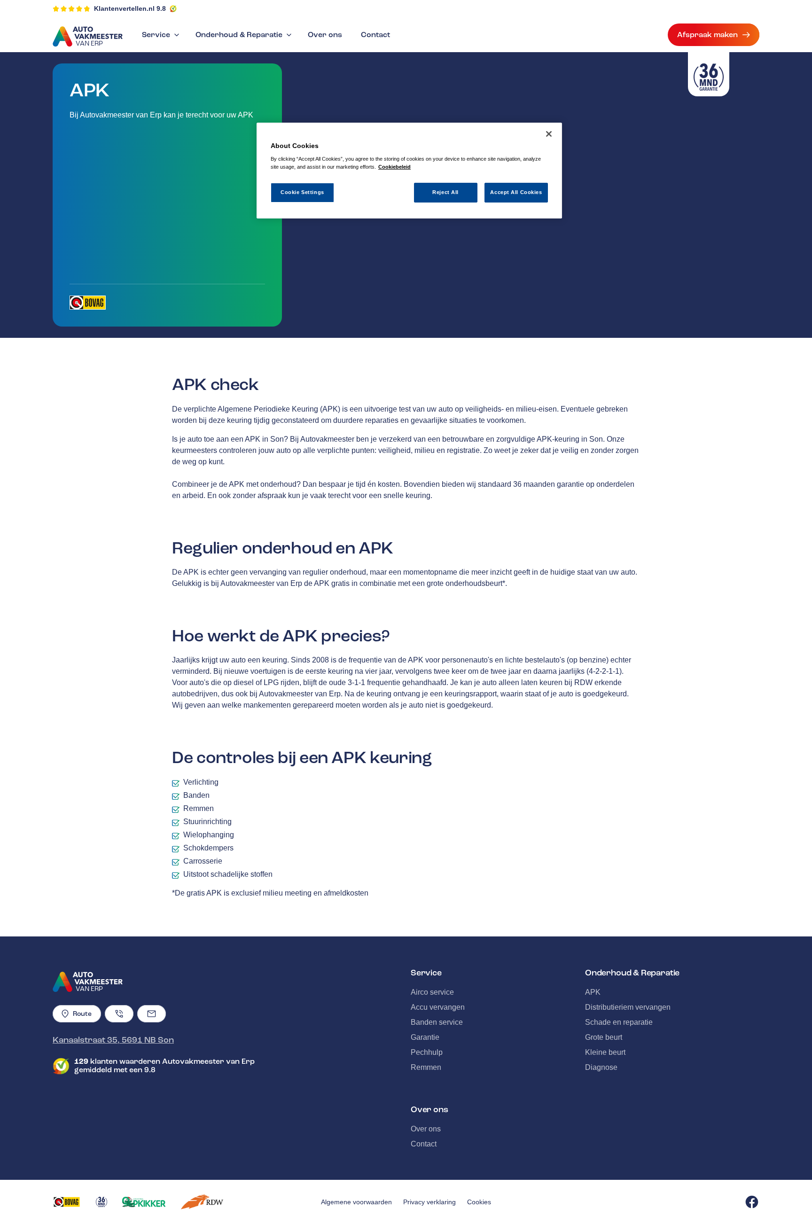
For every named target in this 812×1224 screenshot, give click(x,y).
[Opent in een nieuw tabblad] (88, 303)
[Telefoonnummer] (119, 1013)
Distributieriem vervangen (628, 1007)
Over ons (325, 34)
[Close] (549, 134)
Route (82, 1014)
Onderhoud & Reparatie (238, 34)
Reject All (445, 192)
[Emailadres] (151, 1013)
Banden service (437, 1022)
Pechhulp (427, 1052)
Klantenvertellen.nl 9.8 (130, 8)
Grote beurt (603, 1037)
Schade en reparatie (619, 1022)
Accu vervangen (438, 1007)
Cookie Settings (302, 192)
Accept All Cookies (516, 192)
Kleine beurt (605, 1052)
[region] (409, 171)
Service (156, 34)
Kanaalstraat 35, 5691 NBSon (113, 1040)
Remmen (426, 1067)
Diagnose (601, 1067)
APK (593, 992)
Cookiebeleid (394, 167)
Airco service (432, 992)
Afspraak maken (707, 34)
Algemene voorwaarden (356, 1202)
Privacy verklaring (429, 1202)
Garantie (425, 1037)
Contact (375, 34)
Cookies (479, 1202)
